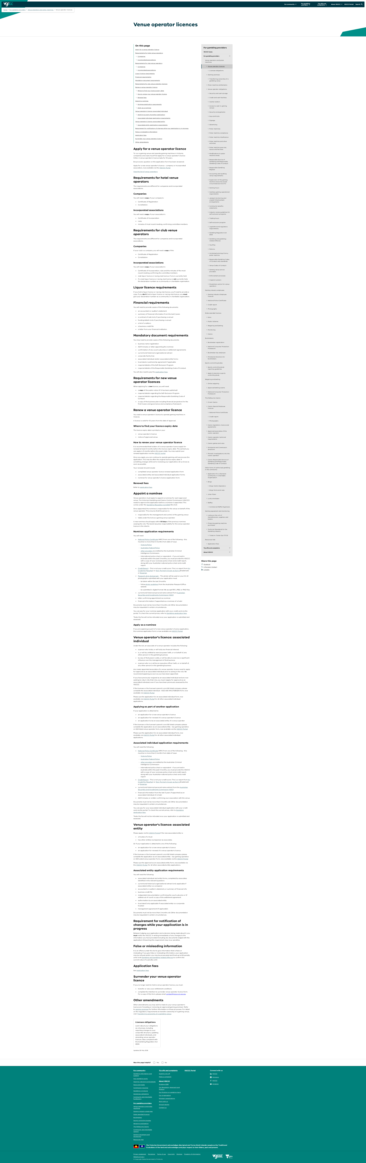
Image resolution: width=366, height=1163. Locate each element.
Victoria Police (146, 545)
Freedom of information (192, 1154)
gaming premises (142, 1009)
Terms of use (161, 1154)
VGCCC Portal (164, 168)
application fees (161, 372)
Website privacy (138, 1157)
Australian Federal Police (150, 548)
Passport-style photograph (148, 576)
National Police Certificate (148, 539)
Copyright (171, 1154)
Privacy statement (139, 1154)
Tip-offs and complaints (168, 1070)
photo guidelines (151, 584)
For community (139, 1070)
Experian (143, 573)
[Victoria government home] (229, 1157)
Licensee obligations (145, 1022)
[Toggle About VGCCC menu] (230, 552)
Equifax (150, 571)
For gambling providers (17, 10)
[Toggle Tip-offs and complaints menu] (230, 548)
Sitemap (179, 1154)
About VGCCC (164, 1081)
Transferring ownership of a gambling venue (154, 1014)
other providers (147, 551)
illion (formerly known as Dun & (168, 571)
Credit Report (143, 568)
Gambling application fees (177, 613)
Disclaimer (151, 1154)
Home (5, 10)
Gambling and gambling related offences (157, 958)
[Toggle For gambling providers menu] (230, 56)
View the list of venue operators (145, 172)
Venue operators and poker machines (41, 10)
